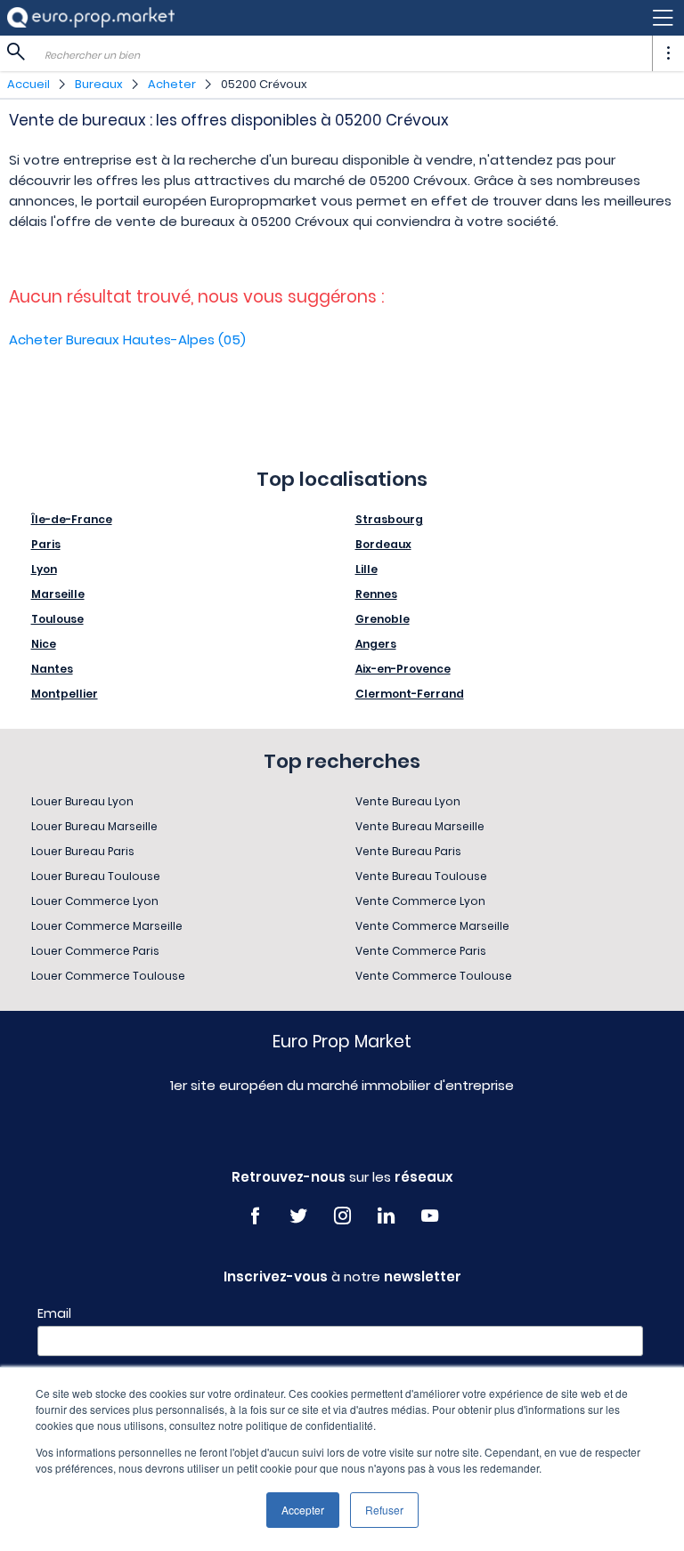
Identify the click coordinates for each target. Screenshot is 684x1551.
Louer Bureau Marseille (94, 826)
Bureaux (99, 84)
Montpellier (64, 693)
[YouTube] (430, 1216)
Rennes (376, 594)
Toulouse (57, 618)
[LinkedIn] (386, 1216)
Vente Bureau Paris (408, 851)
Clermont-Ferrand (409, 693)
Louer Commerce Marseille (107, 925)
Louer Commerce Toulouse (108, 975)
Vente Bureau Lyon (407, 801)
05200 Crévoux (264, 84)
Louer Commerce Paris (95, 950)
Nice (43, 643)
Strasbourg (389, 519)
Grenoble (382, 618)
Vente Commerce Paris (420, 950)
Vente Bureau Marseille (419, 826)
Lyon (44, 569)
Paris (46, 544)
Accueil (28, 84)
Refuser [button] (384, 1509)
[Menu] (342, 18)
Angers (375, 643)
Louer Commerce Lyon (95, 901)
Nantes (52, 668)
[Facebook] (255, 1216)
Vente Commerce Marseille (432, 925)
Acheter (172, 84)
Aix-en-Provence (403, 668)
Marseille (58, 594)
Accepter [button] (302, 1509)
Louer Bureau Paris (82, 851)
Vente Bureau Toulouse (421, 876)
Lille (366, 569)
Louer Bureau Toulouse (95, 876)
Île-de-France (71, 519)
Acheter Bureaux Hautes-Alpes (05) (127, 339)
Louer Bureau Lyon (82, 801)
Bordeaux (383, 544)
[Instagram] (342, 1216)
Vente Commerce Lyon (420, 901)
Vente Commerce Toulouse (433, 975)
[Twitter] (299, 1216)
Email (54, 1313)
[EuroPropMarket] (91, 17)
